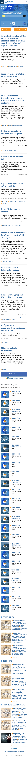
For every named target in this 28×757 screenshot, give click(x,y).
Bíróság (9, 289)
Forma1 (4, 149)
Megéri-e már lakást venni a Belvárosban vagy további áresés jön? (13, 235)
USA (25, 201)
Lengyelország (6, 319)
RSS (21, 753)
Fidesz (8, 89)
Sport (8, 149)
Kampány (13, 319)
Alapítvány (11, 225)
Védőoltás (10, 66)
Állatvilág (4, 201)
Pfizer (3, 68)
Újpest (7, 342)
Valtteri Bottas (13, 150)
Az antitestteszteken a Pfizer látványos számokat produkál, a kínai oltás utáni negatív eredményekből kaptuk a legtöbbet (14, 41)
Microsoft (18, 225)
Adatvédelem (21, 751)
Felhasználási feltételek (9, 753)
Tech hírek (8, 661)
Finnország (5, 150)
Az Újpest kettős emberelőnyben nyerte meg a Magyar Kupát (14, 327)
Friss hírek (8, 617)
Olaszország (8, 178)
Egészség (4, 66)
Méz (6, 203)
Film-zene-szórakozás (14, 704)
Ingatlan (10, 261)
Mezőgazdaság (19, 201)
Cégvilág (4, 125)
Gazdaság (11, 201)
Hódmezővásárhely (17, 125)
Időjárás (4, 369)
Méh (3, 203)
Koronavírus (11, 318)
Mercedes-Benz (15, 149)
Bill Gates (4, 227)
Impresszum (8, 751)
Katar (9, 125)
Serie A (15, 178)
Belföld (4, 89)
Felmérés (20, 66)
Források (18, 753)
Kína (15, 66)
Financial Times (12, 227)
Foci (3, 178)
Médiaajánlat (14, 751)
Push (24, 753)
